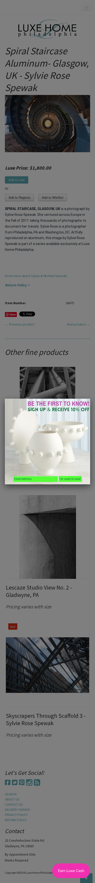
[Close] (90, 398)
